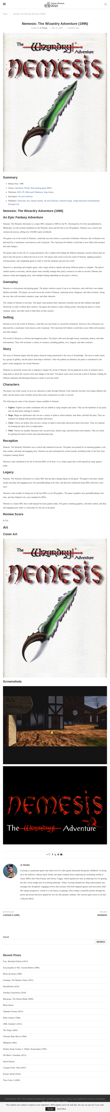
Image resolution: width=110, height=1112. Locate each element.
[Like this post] (49, 854)
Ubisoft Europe (66, 201)
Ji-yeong (43, 28)
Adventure (19, 188)
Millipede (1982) (10, 1043)
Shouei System (37, 201)
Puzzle (27, 188)
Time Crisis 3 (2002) (11, 1080)
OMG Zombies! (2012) (12, 1024)
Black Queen (8, 1005)
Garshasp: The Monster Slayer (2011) (18, 980)
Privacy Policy (62, 1102)
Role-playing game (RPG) (41, 188)
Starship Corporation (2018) (14, 993)
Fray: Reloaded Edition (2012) (15, 961)
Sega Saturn (49, 192)
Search (6, 937)
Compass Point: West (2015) (14, 1068)
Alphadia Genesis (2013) (13, 1011)
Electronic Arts (24, 201)
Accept (50, 1109)
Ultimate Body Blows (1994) (14, 1036)
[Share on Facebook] (52, 854)
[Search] (105, 4)
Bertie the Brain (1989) (12, 974)
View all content (48, 1102)
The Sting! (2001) (10, 1030)
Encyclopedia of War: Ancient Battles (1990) (21, 968)
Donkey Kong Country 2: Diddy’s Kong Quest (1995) (25, 1049)
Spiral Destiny (9, 1061)
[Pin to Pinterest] (58, 854)
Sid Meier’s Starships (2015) (14, 1055)
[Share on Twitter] (55, 854)
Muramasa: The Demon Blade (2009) (18, 999)
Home (5, 14)
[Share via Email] (61, 854)
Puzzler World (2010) (12, 1074)
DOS (19, 192)
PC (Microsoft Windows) (32, 192)
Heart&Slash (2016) (11, 986)
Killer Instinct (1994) (11, 1018)
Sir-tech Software (25, 196)
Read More (61, 1109)
